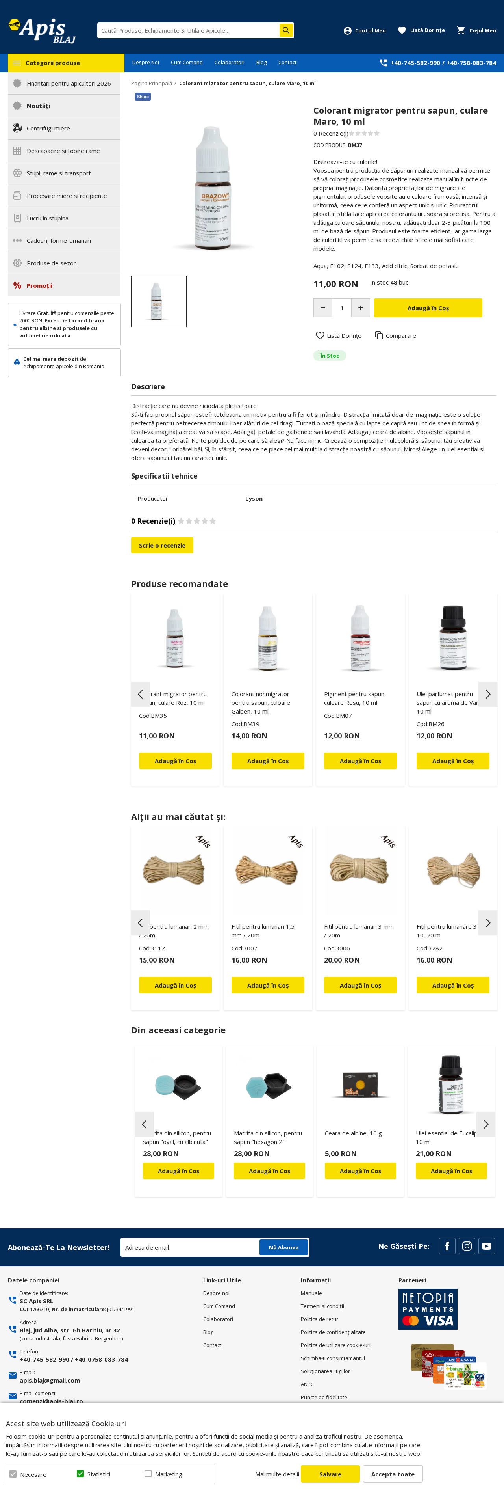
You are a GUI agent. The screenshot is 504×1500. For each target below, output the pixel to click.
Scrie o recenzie (162, 545)
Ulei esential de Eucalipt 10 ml (448, 1137)
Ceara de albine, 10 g (353, 1133)
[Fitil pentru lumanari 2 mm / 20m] (175, 870)
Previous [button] (140, 694)
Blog (261, 62)
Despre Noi (145, 62)
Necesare (33, 1474)
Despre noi (216, 1293)
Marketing (168, 1474)
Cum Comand (187, 62)
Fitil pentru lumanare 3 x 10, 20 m (449, 930)
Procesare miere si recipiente (67, 195)
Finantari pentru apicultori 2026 (69, 83)
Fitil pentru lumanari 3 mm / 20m (359, 930)
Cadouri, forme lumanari (59, 240)
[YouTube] (487, 1246)
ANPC (307, 1384)
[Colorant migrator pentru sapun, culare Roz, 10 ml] (175, 638)
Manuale (311, 1293)
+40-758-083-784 (471, 63)
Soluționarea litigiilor (325, 1371)
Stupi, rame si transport (59, 173)
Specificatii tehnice (164, 476)
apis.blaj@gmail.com (50, 1380)
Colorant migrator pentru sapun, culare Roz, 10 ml (173, 698)
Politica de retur (319, 1319)
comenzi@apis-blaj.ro (51, 1401)
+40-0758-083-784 (101, 1359)
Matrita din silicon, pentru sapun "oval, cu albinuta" (177, 1137)
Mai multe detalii (277, 1474)
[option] (214, 187)
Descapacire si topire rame (63, 151)
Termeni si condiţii (322, 1306)
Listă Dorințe (344, 335)
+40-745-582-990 (415, 63)
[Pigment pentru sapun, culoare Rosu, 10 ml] (360, 638)
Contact (287, 62)
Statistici (98, 1474)
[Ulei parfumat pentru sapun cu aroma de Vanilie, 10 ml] (453, 638)
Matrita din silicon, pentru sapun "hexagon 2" (268, 1137)
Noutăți (38, 106)
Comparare (401, 335)
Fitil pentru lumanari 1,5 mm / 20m (263, 930)
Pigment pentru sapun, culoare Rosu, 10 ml (355, 698)
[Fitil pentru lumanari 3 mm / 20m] (360, 870)
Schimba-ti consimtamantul (333, 1358)
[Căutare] (286, 30)
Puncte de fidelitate (324, 1397)
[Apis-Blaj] (42, 31)
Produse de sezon (52, 263)
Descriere (148, 386)
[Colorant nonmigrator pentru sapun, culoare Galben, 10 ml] (268, 638)
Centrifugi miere (48, 128)
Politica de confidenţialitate (333, 1332)
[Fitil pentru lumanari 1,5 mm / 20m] (268, 870)
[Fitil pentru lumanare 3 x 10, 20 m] (453, 870)
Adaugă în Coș (178, 1171)
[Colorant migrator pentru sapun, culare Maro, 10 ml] (159, 301)
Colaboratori (230, 62)
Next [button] (487, 694)
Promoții (39, 285)
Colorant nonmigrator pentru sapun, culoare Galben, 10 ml (261, 702)
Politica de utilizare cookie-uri (336, 1345)
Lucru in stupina (48, 218)
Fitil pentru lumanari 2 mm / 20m (174, 930)
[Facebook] (447, 1246)
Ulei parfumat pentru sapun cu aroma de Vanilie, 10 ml (452, 702)
